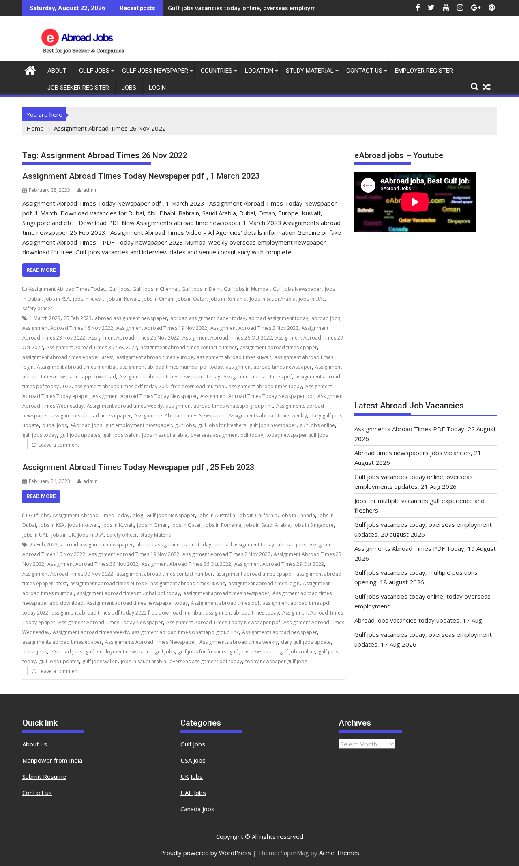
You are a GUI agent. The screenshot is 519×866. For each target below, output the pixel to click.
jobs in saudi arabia (164, 435)
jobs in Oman (157, 298)
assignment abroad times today (265, 386)
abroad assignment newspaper (131, 318)
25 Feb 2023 (78, 318)
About (56, 70)
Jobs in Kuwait (123, 298)
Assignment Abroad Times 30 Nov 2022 (91, 347)
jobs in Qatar (191, 298)
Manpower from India (52, 760)
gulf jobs (185, 425)
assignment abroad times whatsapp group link (219, 405)
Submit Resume (44, 776)
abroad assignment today (278, 318)
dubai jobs (54, 425)
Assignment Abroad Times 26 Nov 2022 (133, 337)
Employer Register (424, 70)
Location (259, 70)
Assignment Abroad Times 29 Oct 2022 (279, 564)
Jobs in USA (91, 534)
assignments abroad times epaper (91, 415)
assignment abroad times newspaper (269, 366)
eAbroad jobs (86, 425)
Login (157, 87)
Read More (41, 270)
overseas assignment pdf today (227, 435)
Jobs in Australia (216, 515)
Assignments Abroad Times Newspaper (179, 415)
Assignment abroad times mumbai (76, 366)
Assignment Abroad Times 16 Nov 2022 (67, 327)
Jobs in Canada (298, 515)
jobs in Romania (228, 298)
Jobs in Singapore (314, 525)
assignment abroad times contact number (188, 347)
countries (216, 70)
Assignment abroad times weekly (125, 405)
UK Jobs (191, 776)
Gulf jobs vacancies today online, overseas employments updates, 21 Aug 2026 (279, 8)
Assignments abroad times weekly (268, 415)
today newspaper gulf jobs (297, 435)
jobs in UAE (312, 298)
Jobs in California (257, 515)
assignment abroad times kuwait (234, 357)
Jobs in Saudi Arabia (273, 298)
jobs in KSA (57, 298)
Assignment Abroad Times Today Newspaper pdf (257, 396)
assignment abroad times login (264, 583)
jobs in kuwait (88, 298)
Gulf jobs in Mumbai (247, 289)
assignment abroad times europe (154, 357)
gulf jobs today (39, 435)
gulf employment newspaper (138, 425)
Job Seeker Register (78, 87)
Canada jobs (197, 809)
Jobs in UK (63, 534)
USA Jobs (193, 760)
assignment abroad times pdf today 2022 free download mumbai (150, 386)
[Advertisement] (425, 320)
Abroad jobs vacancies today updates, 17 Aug (418, 620)
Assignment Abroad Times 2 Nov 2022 (254, 327)
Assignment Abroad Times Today (67, 289)
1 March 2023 (45, 318)
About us (34, 744)
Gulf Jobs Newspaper (155, 70)
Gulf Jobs (94, 70)
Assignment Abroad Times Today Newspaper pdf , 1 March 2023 (141, 176)
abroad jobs (325, 318)
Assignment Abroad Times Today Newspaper (144, 396)
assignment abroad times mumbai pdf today (171, 366)
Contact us (37, 793)
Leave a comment (59, 444)
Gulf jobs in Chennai (155, 289)
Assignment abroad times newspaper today (169, 376)
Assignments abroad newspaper (279, 632)
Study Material (310, 70)
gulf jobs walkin (121, 435)
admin (90, 190)
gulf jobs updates (80, 435)
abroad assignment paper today (207, 318)
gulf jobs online (317, 425)
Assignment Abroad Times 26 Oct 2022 (227, 337)
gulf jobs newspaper (272, 425)
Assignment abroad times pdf (257, 376)
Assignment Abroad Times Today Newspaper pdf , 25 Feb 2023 (138, 467)
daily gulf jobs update (306, 641)
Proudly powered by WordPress (205, 853)
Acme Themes (339, 853)
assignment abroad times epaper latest (67, 357)
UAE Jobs (193, 793)
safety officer (37, 308)
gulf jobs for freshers (222, 425)
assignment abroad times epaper (278, 347)
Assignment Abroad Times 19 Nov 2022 (161, 327)
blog (138, 515)
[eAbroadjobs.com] (30, 69)
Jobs (129, 87)
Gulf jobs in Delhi (201, 289)
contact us (364, 70)
